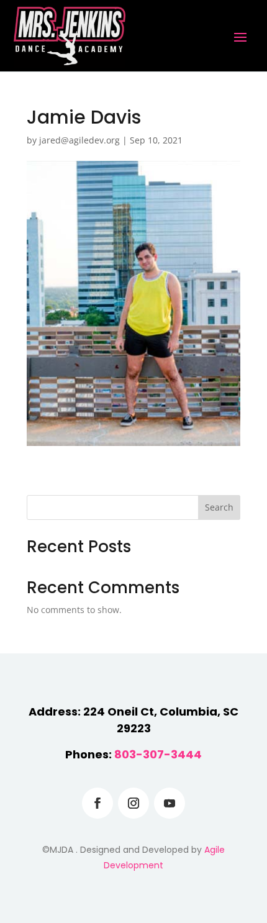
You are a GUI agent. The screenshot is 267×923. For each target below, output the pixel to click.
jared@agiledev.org (79, 140)
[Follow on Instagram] (133, 803)
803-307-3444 (158, 754)
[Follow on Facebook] (97, 803)
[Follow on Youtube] (169, 803)
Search (219, 507)
